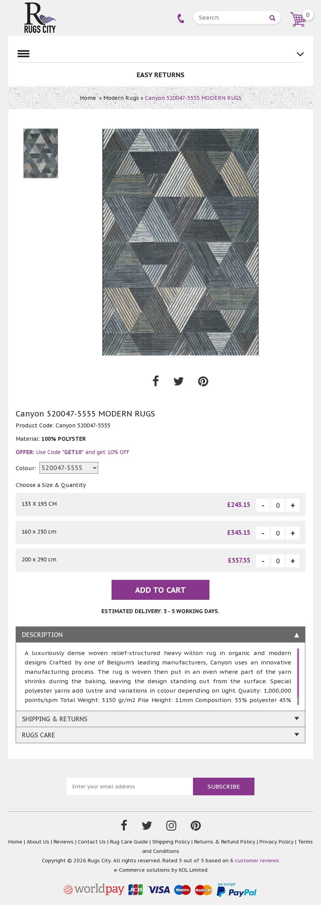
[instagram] (171, 827)
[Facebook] (124, 827)
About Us (38, 841)
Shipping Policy (171, 841)
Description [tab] (42, 635)
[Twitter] (146, 827)
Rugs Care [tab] (38, 735)
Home (88, 97)
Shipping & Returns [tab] (54, 719)
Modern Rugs (121, 97)
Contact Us (92, 841)
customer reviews (257, 860)
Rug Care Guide (129, 841)
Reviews (64, 841)
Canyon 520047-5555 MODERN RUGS (193, 97)
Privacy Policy (277, 841)
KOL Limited (193, 870)
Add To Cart (160, 590)
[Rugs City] (40, 6)
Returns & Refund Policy (224, 841)
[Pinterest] (196, 827)
